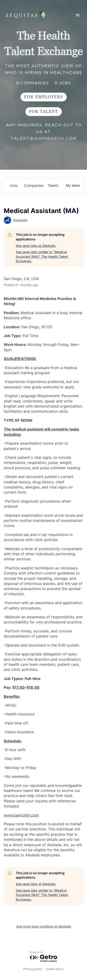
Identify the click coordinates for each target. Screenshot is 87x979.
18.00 (34, 687)
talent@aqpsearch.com (44, 138)
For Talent (43, 111)
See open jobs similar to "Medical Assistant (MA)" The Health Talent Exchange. (42, 256)
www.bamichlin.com (21, 815)
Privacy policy (32, 969)
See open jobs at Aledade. (36, 246)
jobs (13, 185)
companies (34, 185)
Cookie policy (55, 969)
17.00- (20, 687)
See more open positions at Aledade (43, 926)
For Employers (43, 97)
